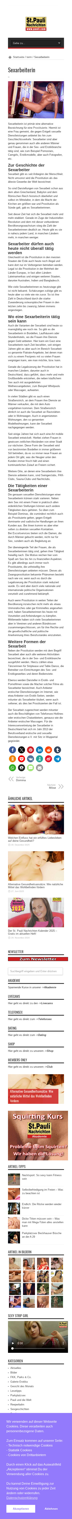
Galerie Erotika (19, 1381)
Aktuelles (15, 1368)
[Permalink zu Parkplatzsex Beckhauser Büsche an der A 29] (14, 1242)
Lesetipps (16, 1390)
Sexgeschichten (19, 1409)
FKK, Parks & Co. (20, 1377)
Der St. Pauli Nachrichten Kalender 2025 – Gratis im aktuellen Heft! (32, 932)
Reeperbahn (17, 1404)
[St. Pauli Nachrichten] (36, 28)
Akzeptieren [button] (21, 1508)
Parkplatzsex (18, 1395)
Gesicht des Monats (22, 1386)
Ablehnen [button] (51, 1508)
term (29, 57)
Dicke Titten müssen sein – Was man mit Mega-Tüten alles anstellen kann (42, 1222)
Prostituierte (40, 127)
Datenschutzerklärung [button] (22, 1498)
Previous (60, 1078)
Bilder (13, 1372)
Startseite (18, 57)
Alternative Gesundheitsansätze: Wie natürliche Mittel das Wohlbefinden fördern (35, 886)
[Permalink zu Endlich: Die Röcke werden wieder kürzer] (14, 1213)
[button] (12, 749)
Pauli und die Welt (20, 1399)
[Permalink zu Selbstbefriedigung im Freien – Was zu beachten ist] (14, 1199)
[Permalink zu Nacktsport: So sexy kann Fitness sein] (14, 1184)
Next (60, 1085)
